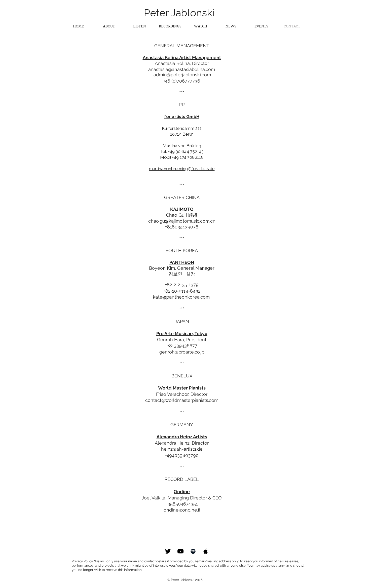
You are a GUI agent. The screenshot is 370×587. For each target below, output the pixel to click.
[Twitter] (168, 551)
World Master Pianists (182, 387)
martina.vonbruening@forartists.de (182, 168)
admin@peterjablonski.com (182, 74)
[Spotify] (193, 551)
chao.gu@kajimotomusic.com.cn (181, 221)
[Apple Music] (205, 551)
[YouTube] (180, 551)
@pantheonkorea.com (186, 297)
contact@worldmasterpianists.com (181, 400)
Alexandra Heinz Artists (182, 436)
